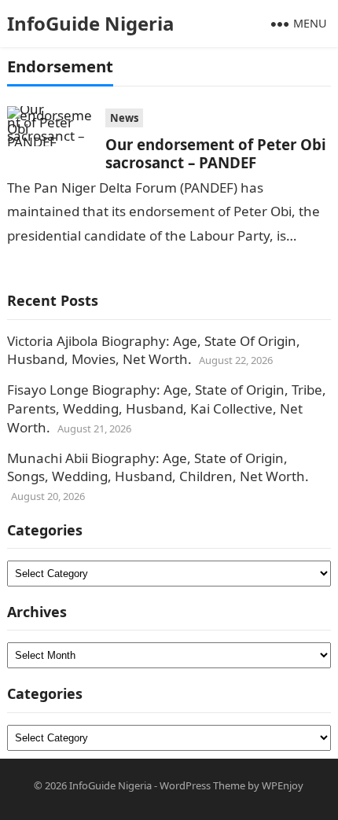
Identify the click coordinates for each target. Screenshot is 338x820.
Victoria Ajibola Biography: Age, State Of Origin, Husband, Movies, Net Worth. (153, 350)
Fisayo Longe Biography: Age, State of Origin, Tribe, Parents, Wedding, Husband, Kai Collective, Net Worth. (166, 408)
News (124, 118)
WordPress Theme (202, 785)
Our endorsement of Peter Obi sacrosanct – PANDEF (215, 153)
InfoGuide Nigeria (91, 23)
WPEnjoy (282, 785)
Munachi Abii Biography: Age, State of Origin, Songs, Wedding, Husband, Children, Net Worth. (158, 467)
